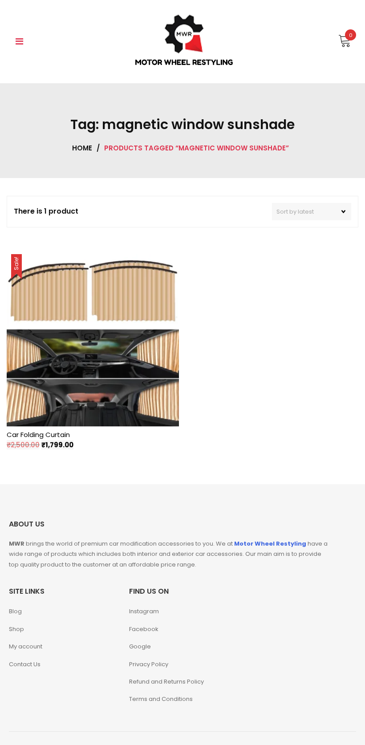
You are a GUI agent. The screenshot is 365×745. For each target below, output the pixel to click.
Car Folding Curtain (38, 434)
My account (25, 646)
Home (82, 148)
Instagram (144, 611)
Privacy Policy (148, 664)
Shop (16, 629)
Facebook (143, 629)
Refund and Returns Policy (166, 681)
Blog (15, 611)
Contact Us (25, 664)
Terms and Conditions (161, 699)
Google (140, 646)
